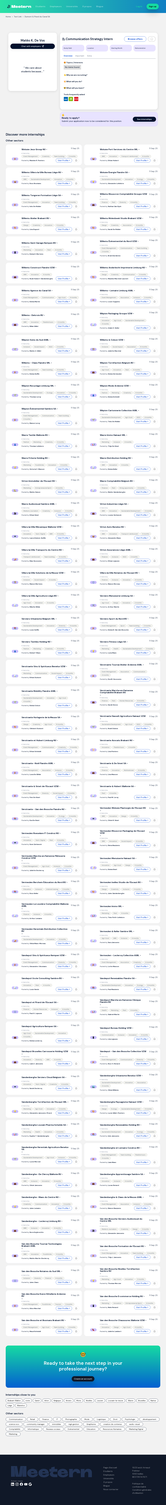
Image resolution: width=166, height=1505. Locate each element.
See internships (144, 119)
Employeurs (56, 6)
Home (8, 17)
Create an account (83, 1378)
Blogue (99, 6)
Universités (72, 6)
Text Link (18, 17)
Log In (139, 6)
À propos (87, 6)
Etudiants (40, 6)
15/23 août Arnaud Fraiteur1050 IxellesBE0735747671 (141, 1472)
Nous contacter (110, 1489)
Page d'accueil (110, 1467)
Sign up (152, 6)
